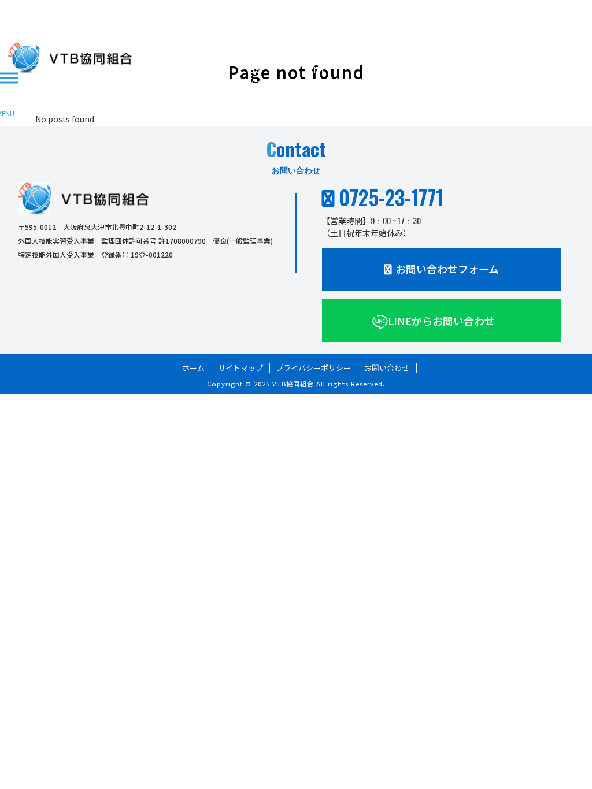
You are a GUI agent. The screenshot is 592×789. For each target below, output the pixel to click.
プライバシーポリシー (313, 368)
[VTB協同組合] (70, 57)
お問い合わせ (386, 368)
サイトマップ (240, 368)
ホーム (193, 368)
